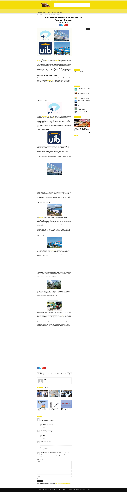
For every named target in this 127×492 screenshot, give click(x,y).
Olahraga (40, 12)
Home (38, 0)
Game (54, 9)
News (61, 12)
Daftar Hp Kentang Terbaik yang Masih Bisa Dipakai (81, 72)
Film (58, 12)
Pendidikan (73, 9)
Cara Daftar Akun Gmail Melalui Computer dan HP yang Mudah (63, 374)
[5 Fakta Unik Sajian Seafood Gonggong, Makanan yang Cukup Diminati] (82, 123)
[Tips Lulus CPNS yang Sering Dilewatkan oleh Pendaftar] (66, 393)
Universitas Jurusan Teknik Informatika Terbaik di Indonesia (51, 452)
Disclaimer (48, 0)
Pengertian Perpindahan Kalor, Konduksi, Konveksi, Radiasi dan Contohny (41, 409)
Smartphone (48, 9)
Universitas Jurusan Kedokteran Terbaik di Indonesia (81, 80)
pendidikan (55, 59)
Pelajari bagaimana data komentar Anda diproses (62, 483)
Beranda (38, 14)
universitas (39, 60)
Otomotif (84, 9)
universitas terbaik (53, 250)
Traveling (68, 9)
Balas (44, 427)
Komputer (43, 9)
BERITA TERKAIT (40, 387)
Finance (78, 9)
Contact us (44, 0)
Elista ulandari (43, 430)
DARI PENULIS (46, 387)
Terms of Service (52, 0)
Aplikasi (57, 9)
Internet (62, 9)
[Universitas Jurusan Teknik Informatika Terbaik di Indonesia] (42, 393)
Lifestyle (44, 12)
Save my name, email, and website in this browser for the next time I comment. (50, 478)
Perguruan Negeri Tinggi (45, 116)
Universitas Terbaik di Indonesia (50, 66)
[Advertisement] (72, 5)
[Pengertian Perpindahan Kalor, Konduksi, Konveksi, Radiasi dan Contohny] (42, 404)
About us (41, 0)
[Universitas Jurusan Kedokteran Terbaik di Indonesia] (54, 393)
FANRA (63, 22)
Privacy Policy (58, 0)
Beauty (49, 12)
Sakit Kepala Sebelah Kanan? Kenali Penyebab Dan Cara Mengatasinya (44, 374)
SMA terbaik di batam (50, 80)
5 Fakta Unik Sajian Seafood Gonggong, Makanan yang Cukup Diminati (83, 93)
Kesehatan (54, 12)
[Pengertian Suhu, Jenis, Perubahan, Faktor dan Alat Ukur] (54, 404)
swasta (47, 60)
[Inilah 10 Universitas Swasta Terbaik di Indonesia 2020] (66, 404)
